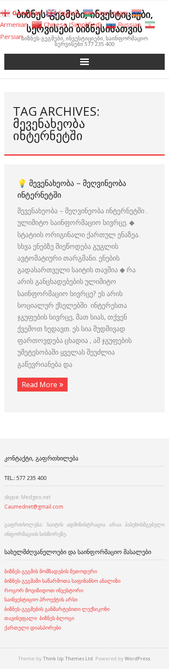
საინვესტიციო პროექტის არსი (41, 599)
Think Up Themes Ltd (68, 658)
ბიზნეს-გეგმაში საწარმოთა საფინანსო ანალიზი (63, 580)
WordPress (137, 658)
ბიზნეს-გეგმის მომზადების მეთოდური (50, 571)
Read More (39, 384)
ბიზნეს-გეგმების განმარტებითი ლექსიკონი (57, 609)
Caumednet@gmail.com (33, 506)
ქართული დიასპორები (32, 627)
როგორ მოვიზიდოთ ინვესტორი (44, 590)
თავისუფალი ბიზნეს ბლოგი (39, 618)
